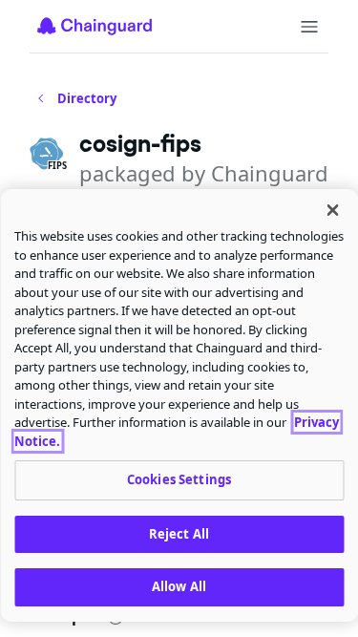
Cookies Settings (179, 479)
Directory (86, 98)
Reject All (179, 533)
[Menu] (309, 27)
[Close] (332, 210)
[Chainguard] (94, 26)
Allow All (179, 586)
